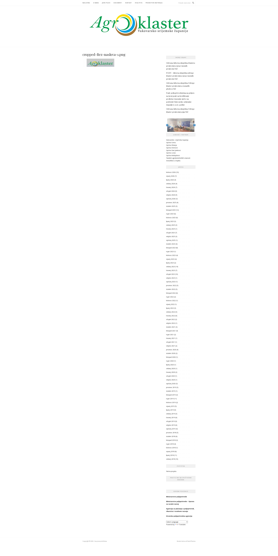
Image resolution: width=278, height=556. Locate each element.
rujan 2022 (170, 297)
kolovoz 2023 (171, 255)
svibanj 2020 (170, 368)
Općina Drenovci (172, 148)
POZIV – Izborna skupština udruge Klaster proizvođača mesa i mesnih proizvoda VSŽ (180, 76)
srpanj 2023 (170, 259)
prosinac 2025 (171, 202)
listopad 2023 (171, 248)
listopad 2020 (171, 357)
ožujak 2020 (170, 376)
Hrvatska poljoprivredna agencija (179, 516)
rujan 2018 (170, 444)
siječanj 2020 (170, 384)
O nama (96, 3)
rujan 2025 (170, 214)
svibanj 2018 (170, 459)
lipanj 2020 (170, 365)
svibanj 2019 (170, 414)
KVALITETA (138, 3)
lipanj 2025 (170, 221)
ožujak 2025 (170, 233)
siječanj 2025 (170, 240)
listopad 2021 (171, 331)
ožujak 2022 (170, 319)
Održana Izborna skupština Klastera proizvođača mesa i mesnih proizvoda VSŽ (180, 66)
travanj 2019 (170, 417)
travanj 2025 (170, 229)
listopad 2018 (171, 440)
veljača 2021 (170, 346)
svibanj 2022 (170, 312)
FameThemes (191, 541)
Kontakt (128, 3)
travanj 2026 (170, 187)
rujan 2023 (170, 251)
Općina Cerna (171, 142)
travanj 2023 (170, 270)
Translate (182, 524)
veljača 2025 (170, 236)
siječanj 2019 (170, 429)
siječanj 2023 (170, 282)
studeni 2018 (170, 436)
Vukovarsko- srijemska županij (176, 140)
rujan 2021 (170, 335)
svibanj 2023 (170, 267)
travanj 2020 (170, 372)
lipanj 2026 (170, 180)
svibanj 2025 (170, 225)
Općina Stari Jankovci (173, 150)
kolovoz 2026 (171, 172)
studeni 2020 (170, 353)
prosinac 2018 (171, 433)
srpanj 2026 (170, 176)
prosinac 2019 (171, 387)
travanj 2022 (170, 316)
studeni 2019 (170, 391)
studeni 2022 (170, 289)
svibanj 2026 (170, 184)
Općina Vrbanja (171, 145)
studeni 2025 (170, 206)
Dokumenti (118, 3)
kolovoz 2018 (171, 448)
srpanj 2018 (170, 451)
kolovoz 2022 (171, 300)
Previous (167, 125)
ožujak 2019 (170, 421)
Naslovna (86, 3)
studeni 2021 (170, 327)
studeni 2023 (170, 244)
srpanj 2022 (170, 304)
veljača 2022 (170, 323)
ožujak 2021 (170, 342)
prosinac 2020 (171, 350)
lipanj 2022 (170, 308)
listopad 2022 (171, 293)
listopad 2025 (171, 210)
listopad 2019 (171, 395)
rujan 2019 (170, 399)
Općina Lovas (171, 153)
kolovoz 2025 (171, 218)
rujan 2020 (170, 361)
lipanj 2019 (170, 410)
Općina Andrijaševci (173, 155)
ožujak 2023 (170, 274)
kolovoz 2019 (171, 402)
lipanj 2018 (170, 455)
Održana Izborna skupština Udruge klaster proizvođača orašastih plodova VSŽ (180, 86)
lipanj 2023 (170, 263)
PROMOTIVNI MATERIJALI (154, 3)
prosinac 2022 (171, 285)
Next (194, 125)
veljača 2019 (170, 425)
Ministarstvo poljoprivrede (176, 497)
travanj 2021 (170, 338)
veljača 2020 (170, 380)
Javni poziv (106, 3)
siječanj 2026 (170, 199)
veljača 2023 (170, 278)
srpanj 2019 (170, 406)
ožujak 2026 (170, 191)
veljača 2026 (170, 195)
